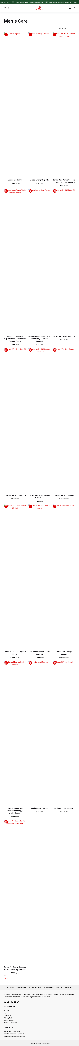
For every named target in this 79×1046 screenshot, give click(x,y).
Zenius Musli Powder (39, 808)
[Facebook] (5, 1002)
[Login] (70, 8)
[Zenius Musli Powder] (39, 733)
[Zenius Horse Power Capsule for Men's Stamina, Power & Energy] (15, 261)
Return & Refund (9, 1020)
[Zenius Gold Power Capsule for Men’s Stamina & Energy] (64, 104)
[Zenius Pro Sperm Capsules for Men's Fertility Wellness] (15, 892)
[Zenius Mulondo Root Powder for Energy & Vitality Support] (15, 733)
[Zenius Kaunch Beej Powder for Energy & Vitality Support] (39, 261)
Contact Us (7, 1015)
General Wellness (35, 987)
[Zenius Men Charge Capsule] (64, 576)
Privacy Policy (8, 1018)
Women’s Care (21, 987)
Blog (5, 1013)
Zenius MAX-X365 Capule (64, 495)
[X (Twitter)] (15, 1002)
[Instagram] (8, 1002)
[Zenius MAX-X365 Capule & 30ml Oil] (15, 576)
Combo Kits (68, 987)
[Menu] (5, 8)
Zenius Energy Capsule (39, 180)
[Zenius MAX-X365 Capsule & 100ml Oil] (39, 420)
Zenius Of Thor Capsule (63, 808)
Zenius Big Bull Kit (15, 180)
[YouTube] (18, 1002)
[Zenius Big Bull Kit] (15, 104)
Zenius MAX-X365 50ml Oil (15, 495)
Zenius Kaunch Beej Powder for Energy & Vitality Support (39, 338)
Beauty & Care (49, 987)
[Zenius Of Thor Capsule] (64, 733)
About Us (7, 1011)
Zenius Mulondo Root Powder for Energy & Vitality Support (15, 810)
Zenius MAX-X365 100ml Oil (64, 336)
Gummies (59, 987)
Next (6, 978)
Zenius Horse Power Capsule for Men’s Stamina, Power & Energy (15, 338)
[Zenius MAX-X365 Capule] (64, 420)
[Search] (8, 8)
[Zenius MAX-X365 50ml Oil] (15, 420)
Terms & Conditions (10, 1023)
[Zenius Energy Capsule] (39, 104)
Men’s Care (10, 987)
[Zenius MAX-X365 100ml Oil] (64, 261)
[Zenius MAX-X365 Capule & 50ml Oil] (39, 576)
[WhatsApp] (12, 1002)
